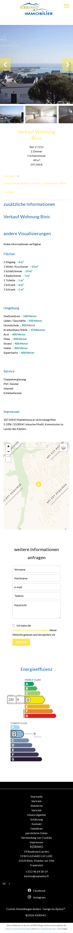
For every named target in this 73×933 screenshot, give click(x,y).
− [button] (8, 451)
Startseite (9, 176)
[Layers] (63, 447)
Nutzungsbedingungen (46, 929)
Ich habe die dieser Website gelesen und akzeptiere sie (34, 630)
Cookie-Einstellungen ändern (23, 909)
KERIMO (36, 847)
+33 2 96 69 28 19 (36, 871)
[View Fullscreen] (8, 459)
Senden (21, 642)
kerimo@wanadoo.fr (36, 876)
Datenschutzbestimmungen (30, 630)
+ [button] (8, 446)
